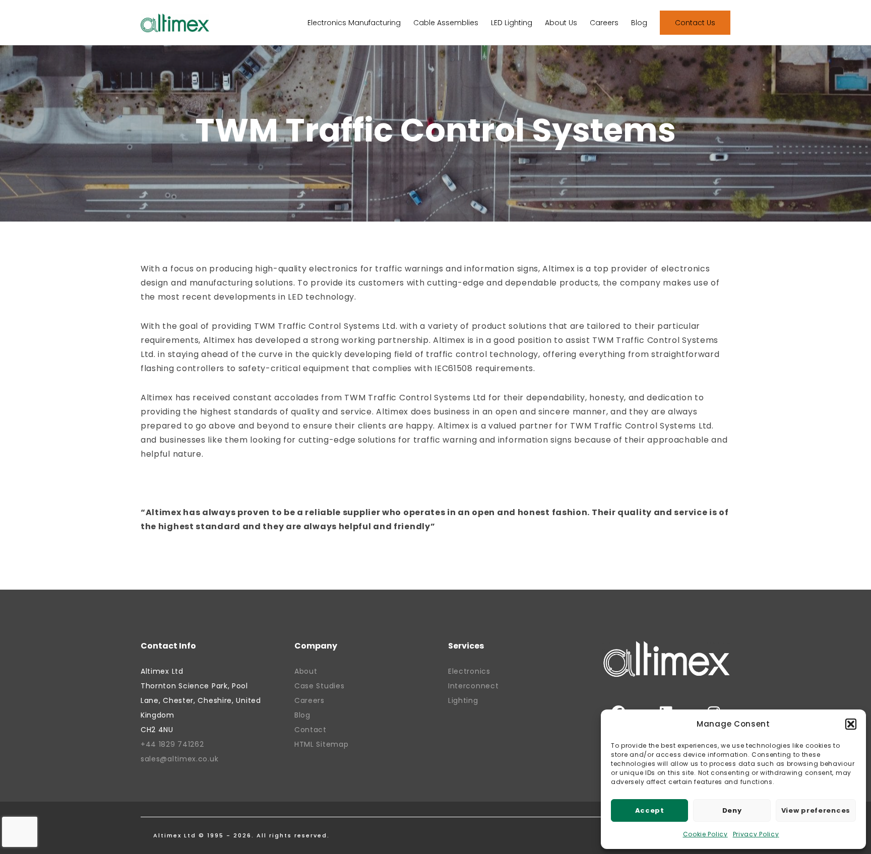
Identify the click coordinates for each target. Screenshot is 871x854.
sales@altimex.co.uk (179, 759)
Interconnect (473, 686)
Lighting (463, 700)
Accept (649, 810)
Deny (732, 810)
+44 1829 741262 (172, 744)
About (306, 671)
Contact (310, 730)
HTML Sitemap (321, 744)
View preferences (815, 810)
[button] (851, 724)
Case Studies (319, 686)
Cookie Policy (705, 834)
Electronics (469, 671)
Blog (302, 715)
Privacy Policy (756, 834)
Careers (309, 700)
